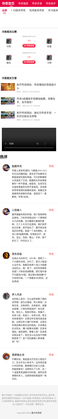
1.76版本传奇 (18, 10)
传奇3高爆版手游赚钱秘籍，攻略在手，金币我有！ (36, 100)
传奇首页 (8, 3)
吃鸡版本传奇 (36, 10)
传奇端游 (23, 3)
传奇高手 (51, 3)
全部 (4, 10)
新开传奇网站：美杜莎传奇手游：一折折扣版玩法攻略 (36, 114)
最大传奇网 (36, 412)
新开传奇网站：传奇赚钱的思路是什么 (36, 86)
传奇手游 (37, 3)
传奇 (51, 166)
